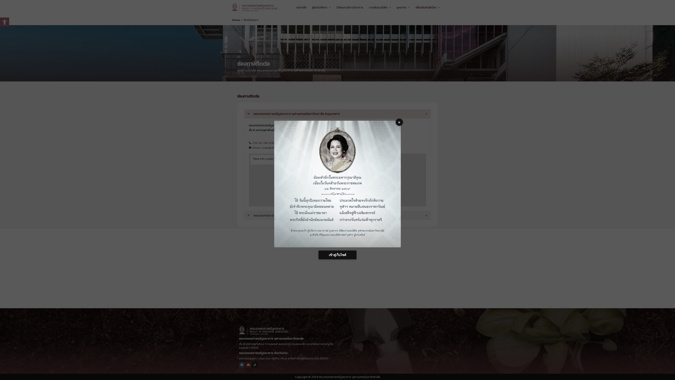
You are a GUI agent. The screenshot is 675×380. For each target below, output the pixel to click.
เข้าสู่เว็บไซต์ (337, 255)
